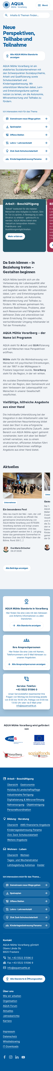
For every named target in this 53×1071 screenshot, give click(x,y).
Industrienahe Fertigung (20, 794)
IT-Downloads (10, 1046)
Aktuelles (8, 1010)
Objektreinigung (35, 804)
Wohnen (24, 855)
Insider (40, 865)
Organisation (10, 1000)
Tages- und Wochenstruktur (22, 860)
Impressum (9, 1031)
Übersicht (12, 784)
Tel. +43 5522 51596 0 (20, 957)
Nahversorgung (15, 804)
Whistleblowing (11, 1041)
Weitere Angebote (17, 839)
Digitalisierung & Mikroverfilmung (25, 799)
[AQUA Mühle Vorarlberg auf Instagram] (12, 1057)
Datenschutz (10, 1036)
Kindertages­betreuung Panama (24, 829)
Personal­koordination (19, 809)
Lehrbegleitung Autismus (21, 865)
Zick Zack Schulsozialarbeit (22, 834)
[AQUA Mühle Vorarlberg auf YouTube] (24, 1057)
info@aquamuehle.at (26, 705)
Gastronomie (27, 784)
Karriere (7, 1020)
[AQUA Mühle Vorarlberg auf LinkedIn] (18, 1057)
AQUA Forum (10, 1005)
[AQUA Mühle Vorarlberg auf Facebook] (6, 1057)
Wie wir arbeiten (12, 995)
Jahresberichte (11, 1015)
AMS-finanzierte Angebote (35, 824)
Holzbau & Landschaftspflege (23, 789)
